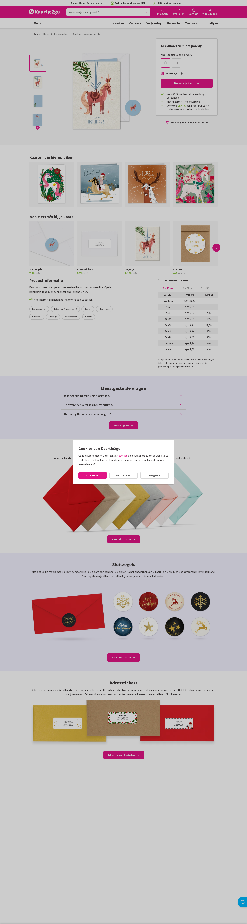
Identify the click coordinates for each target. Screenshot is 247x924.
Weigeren (154, 475)
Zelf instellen (123, 475)
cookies (123, 455)
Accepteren (92, 475)
